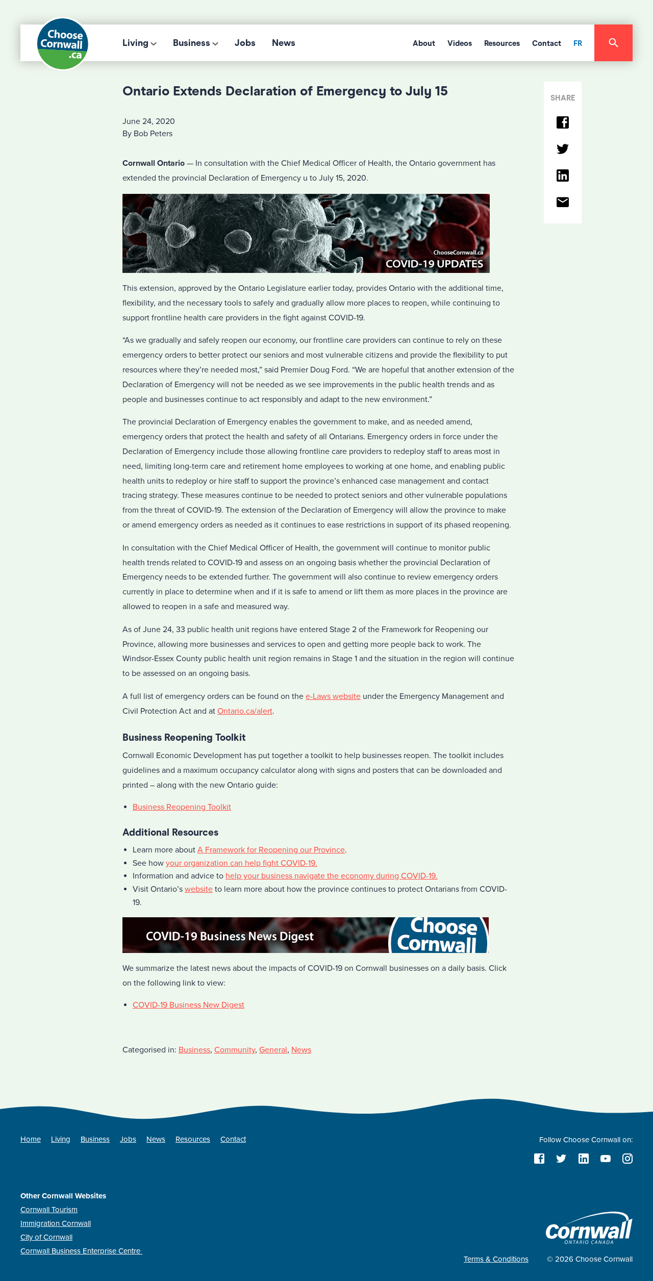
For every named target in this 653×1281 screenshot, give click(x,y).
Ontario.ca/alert (244, 711)
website (199, 889)
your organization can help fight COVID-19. (241, 863)
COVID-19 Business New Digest (188, 1005)
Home (30, 1139)
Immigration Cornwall (55, 1223)
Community (234, 1050)
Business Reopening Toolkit (182, 807)
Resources (502, 43)
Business (191, 42)
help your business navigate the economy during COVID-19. (331, 876)
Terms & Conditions (496, 1259)
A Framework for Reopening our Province (271, 850)
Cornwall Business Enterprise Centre (81, 1250)
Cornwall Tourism (49, 1209)
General (273, 1050)
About (424, 43)
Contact (546, 43)
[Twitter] (563, 150)
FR (577, 43)
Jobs (245, 42)
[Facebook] (563, 123)
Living (135, 42)
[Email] (563, 203)
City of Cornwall (46, 1237)
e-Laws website (333, 696)
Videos (459, 43)
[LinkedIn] (563, 176)
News (283, 42)
